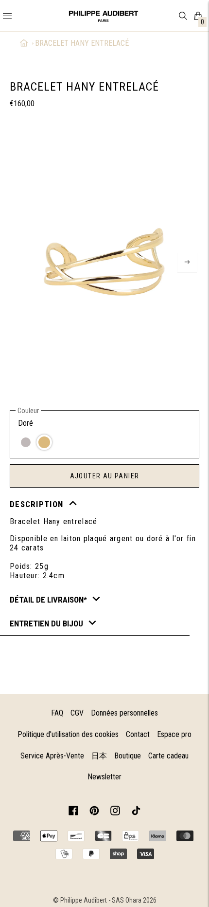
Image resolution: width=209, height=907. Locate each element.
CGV (77, 713)
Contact (138, 734)
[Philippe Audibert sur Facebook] (73, 812)
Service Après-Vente (52, 755)
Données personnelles (124, 713)
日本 (99, 755)
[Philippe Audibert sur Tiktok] (136, 812)
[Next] (187, 262)
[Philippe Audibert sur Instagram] (115, 812)
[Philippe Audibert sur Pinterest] (94, 812)
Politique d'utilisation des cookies (68, 734)
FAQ (57, 713)
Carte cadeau (168, 755)
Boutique (127, 755)
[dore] (44, 442)
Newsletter (104, 776)
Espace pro (174, 734)
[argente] (26, 442)
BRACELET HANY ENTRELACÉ (82, 43)
